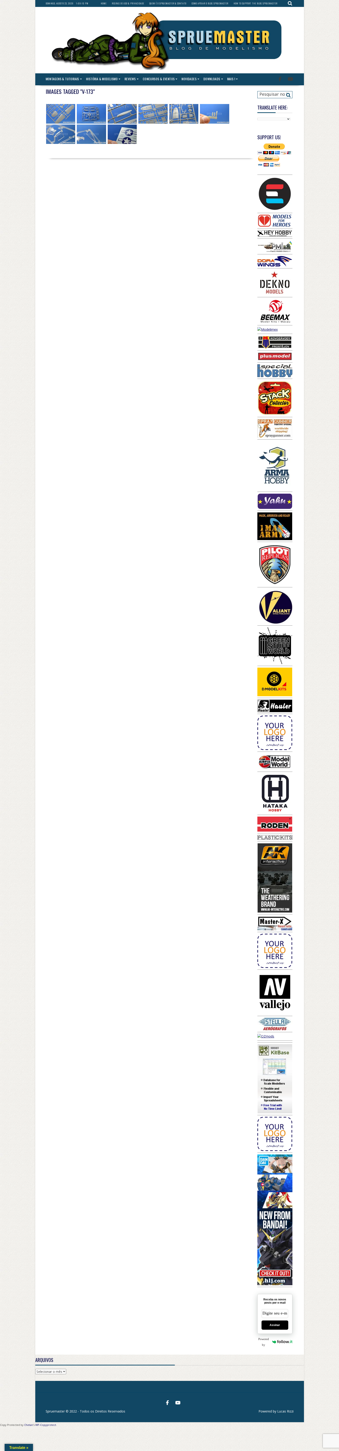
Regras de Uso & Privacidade (128, 3)
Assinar (275, 1325)
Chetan (28, 1425)
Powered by (263, 1342)
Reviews (130, 78)
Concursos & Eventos (159, 78)
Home (104, 3)
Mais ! (231, 78)
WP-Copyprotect (45, 1425)
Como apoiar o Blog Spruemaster (210, 3)
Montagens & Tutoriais (62, 78)
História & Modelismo (102, 78)
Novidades (188, 78)
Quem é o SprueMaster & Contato (167, 3)
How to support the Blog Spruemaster (255, 3)
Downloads (211, 78)
